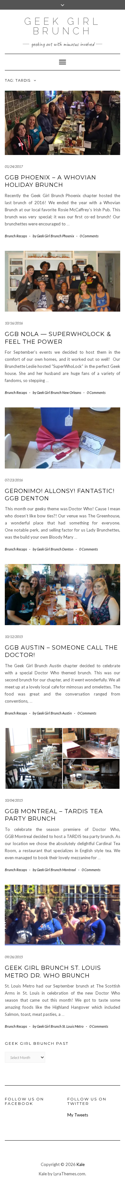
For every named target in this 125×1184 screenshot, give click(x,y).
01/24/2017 (14, 166)
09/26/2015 (14, 957)
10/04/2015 (14, 800)
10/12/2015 (14, 636)
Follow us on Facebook (24, 1101)
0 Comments (89, 236)
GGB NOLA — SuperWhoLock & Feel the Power (58, 338)
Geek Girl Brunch (62, 26)
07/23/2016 (14, 480)
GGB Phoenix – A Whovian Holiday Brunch (50, 181)
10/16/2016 (14, 323)
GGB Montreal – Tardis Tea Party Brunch (54, 815)
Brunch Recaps (16, 236)
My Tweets (77, 1114)
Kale (81, 1164)
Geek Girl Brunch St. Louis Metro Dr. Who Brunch (53, 971)
